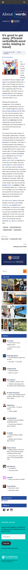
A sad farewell (12, 468)
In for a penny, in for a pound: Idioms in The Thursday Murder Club (15, 457)
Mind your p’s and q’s (13, 488)
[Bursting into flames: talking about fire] (20, 298)
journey (10, 200)
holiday (16, 158)
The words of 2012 (13, 470)
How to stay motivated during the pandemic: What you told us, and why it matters (16, 396)
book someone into (13, 111)
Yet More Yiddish (12, 411)
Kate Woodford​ (8, 57)
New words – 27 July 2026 (15, 361)
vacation (7, 160)
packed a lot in (6, 185)
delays (4, 218)
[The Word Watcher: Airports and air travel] (7, 285)
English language (15, 227)
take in (9, 165)
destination (5, 205)
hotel (3, 108)
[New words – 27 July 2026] (20, 285)
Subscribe (6, 543)
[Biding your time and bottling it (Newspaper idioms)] (7, 298)
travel (15, 98)
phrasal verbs (6, 95)
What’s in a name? (13, 373)
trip (17, 200)
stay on (10, 176)
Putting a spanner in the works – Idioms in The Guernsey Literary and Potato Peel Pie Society (16, 451)
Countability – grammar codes (16, 381)
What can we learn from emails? (16, 479)
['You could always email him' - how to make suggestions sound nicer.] (20, 311)
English (5, 227)
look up (19, 167)
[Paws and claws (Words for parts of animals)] (20, 325)
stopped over (16, 205)
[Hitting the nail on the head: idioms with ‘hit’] (7, 311)
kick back (5, 142)
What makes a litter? (13, 490)
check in (4, 120)
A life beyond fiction (13, 370)
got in (13, 221)
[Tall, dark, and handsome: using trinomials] (7, 325)
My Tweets (4, 500)
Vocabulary (17, 229)
